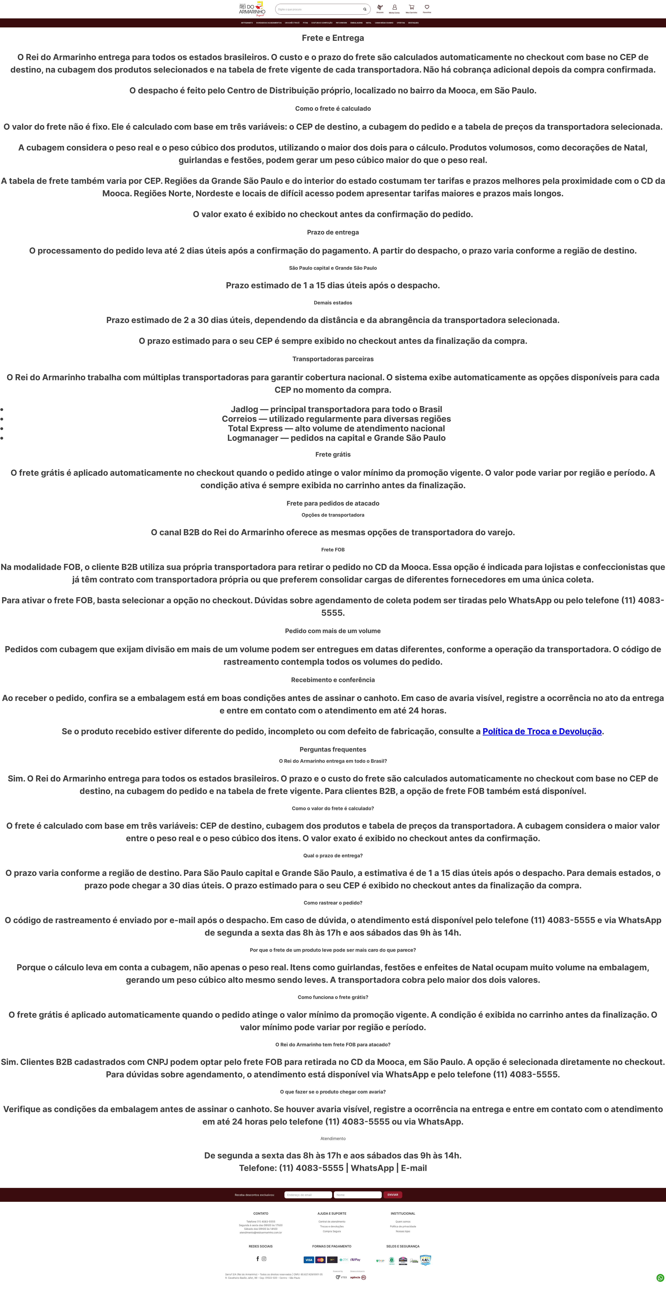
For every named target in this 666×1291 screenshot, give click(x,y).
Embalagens (356, 23)
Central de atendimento (332, 1221)
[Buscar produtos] (366, 9)
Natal (369, 23)
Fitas (305, 23)
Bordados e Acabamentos (268, 23)
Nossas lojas (403, 1231)
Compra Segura (332, 1231)
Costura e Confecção (321, 23)
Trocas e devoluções (332, 1226)
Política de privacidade (403, 1226)
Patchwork (341, 23)
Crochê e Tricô (292, 23)
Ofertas (401, 23)
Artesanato (247, 23)
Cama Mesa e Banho (384, 23)
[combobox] (323, 9)
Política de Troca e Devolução (542, 731)
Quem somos (403, 1221)
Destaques (413, 23)
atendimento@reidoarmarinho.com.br (261, 1232)
